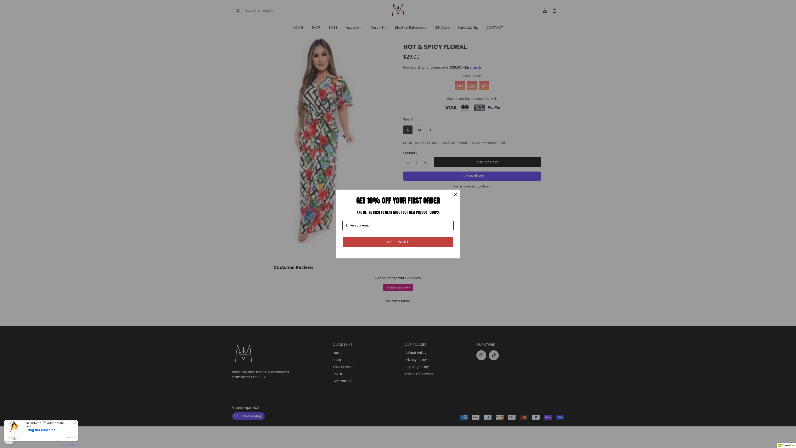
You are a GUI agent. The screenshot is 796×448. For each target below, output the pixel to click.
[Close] (455, 195)
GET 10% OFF (398, 242)
